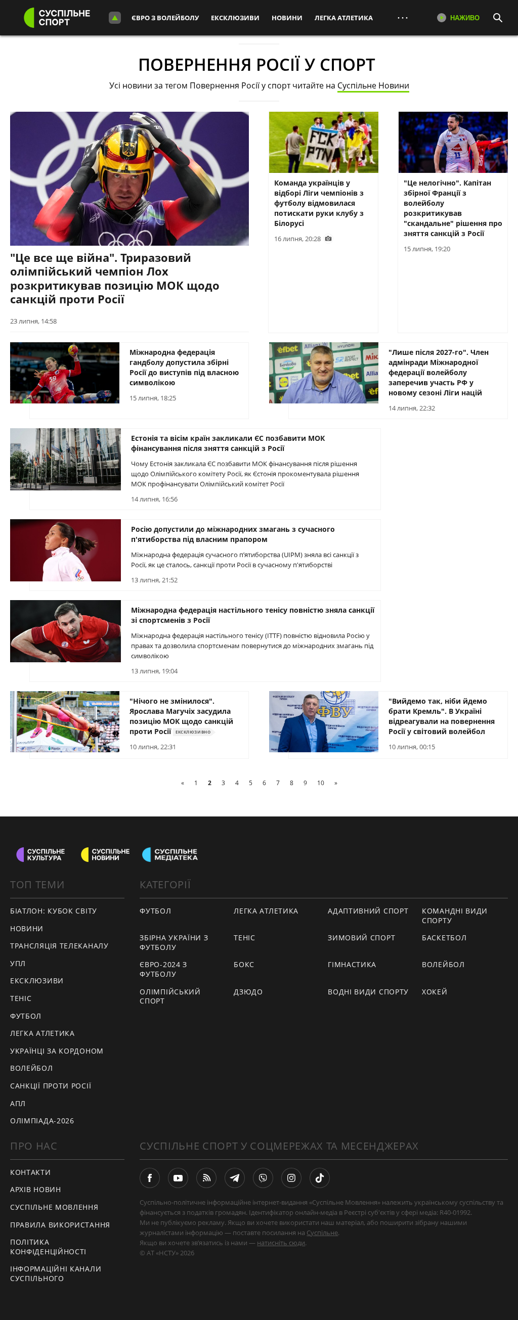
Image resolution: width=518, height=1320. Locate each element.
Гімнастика (352, 964)
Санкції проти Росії (50, 1085)
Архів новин (35, 1189)
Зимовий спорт (361, 937)
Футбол (25, 1016)
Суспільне (322, 1232)
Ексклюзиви (235, 17)
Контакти (30, 1172)
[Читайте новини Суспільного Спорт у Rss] (206, 1178)
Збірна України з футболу (174, 942)
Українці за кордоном (57, 1051)
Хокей (435, 991)
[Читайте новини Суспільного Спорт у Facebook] (150, 1178)
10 (320, 783)
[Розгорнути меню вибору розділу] (115, 18)
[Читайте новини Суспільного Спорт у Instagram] (291, 1178)
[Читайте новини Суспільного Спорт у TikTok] (320, 1178)
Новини (287, 17)
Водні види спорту (368, 991)
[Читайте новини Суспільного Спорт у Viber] (263, 1178)
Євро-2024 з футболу (163, 969)
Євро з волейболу (165, 17)
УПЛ (18, 963)
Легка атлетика (344, 17)
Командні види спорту (455, 915)
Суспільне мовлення (54, 1207)
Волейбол (31, 1068)
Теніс (21, 998)
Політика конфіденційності (48, 1246)
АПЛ (18, 1103)
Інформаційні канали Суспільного (55, 1273)
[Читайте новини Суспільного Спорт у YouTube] (178, 1178)
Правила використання (60, 1225)
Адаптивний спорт (368, 911)
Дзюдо (248, 991)
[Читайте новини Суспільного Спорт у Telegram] (235, 1178)
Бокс (244, 964)
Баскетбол (444, 937)
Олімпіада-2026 (42, 1120)
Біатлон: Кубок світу (53, 911)
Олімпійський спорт (170, 996)
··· (403, 17)
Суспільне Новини (373, 85)
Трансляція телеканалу (59, 945)
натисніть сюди (281, 1242)
